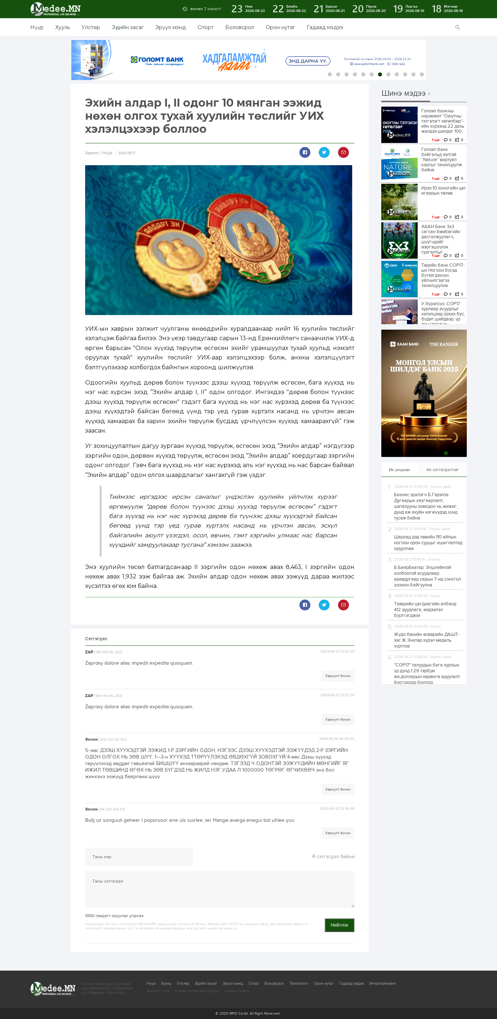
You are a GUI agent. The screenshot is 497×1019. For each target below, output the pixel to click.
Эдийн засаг (128, 27)
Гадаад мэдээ (325, 27)
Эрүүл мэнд (170, 27)
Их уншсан (399, 469)
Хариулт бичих (338, 676)
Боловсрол (239, 27)
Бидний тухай (158, 991)
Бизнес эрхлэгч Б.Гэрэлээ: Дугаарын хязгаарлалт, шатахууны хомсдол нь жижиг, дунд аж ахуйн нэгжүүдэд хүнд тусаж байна (426, 506)
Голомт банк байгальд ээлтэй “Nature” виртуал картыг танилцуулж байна (441, 159)
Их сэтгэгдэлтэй (442, 469)
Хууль (62, 27)
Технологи (298, 984)
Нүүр (37, 27)
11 (413, 74)
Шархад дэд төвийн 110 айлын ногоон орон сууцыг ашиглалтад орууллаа (428, 543)
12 (422, 74)
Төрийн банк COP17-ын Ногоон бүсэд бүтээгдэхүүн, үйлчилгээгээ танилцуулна (443, 275)
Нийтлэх (339, 925)
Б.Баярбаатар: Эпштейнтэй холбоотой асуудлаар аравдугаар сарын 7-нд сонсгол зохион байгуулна (427, 576)
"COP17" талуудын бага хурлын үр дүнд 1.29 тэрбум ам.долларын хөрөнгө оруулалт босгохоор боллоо (427, 673)
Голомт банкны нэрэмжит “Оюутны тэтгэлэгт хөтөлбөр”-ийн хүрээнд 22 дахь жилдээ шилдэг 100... (443, 121)
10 (405, 74)
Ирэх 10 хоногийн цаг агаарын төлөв (443, 191)
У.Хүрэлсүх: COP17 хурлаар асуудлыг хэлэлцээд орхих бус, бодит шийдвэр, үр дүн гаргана (443, 314)
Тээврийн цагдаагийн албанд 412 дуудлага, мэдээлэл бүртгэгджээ (425, 609)
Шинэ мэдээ (404, 93)
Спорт (206, 27)
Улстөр (90, 27)
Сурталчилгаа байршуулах (197, 991)
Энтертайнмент (382, 984)
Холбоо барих (236, 991)
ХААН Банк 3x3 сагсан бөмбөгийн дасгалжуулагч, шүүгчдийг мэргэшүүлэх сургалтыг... (440, 239)
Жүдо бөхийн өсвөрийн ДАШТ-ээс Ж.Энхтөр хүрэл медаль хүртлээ (426, 640)
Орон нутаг (280, 27)
